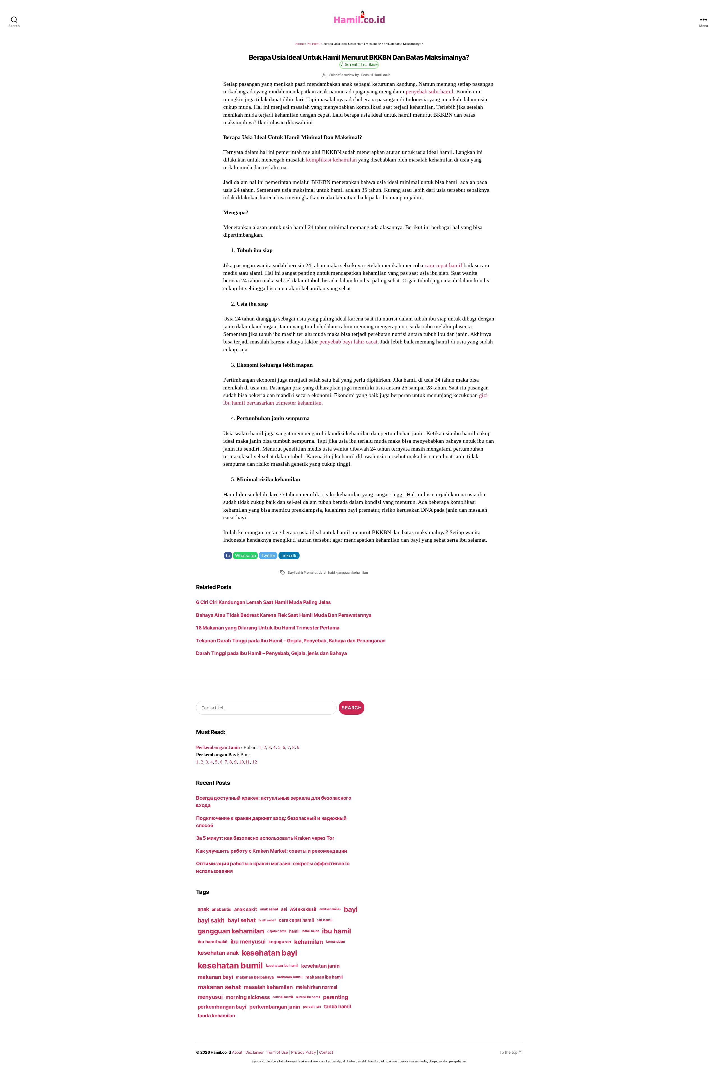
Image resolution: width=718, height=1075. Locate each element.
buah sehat (267, 920)
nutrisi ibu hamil (308, 997)
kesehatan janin (320, 966)
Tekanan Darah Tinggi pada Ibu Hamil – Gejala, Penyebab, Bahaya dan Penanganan (291, 640)
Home (299, 44)
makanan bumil (290, 977)
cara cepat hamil (443, 265)
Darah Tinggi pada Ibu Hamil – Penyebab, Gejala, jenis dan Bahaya (271, 653)
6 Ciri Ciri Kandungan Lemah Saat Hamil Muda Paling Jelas (263, 602)
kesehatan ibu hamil (282, 965)
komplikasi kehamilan (331, 159)
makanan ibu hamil (324, 977)
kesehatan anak (218, 952)
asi (284, 909)
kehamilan (308, 941)
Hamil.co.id (221, 1052)
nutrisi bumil (283, 997)
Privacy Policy (303, 1052)
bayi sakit (211, 920)
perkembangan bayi (222, 1007)
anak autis (221, 909)
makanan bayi (215, 977)
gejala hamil (276, 931)
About (237, 1052)
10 (241, 762)
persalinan (312, 1006)
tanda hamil (337, 1006)
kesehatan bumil (230, 965)
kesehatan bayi (269, 953)
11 (247, 762)
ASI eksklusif (303, 909)
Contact (326, 1052)
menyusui (210, 997)
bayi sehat (241, 920)
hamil (294, 931)
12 (254, 762)
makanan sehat (219, 987)
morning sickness (247, 997)
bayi (351, 909)
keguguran (279, 941)
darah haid (327, 573)
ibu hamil (336, 931)
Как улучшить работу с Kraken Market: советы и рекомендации (271, 851)
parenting (335, 997)
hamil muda (310, 931)
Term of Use (277, 1052)
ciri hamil (324, 920)
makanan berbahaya (255, 977)
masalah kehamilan (268, 987)
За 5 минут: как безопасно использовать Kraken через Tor (265, 838)
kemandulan (335, 941)
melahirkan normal (317, 987)
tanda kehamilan (216, 1015)
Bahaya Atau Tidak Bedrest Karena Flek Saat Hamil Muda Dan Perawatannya (284, 615)
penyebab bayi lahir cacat (348, 341)
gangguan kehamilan (352, 573)
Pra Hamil (313, 44)
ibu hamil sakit (213, 941)
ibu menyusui (248, 941)
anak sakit (245, 909)
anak (203, 909)
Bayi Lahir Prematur (302, 573)
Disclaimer (254, 1052)
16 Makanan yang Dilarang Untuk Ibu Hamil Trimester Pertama (267, 628)
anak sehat (269, 909)
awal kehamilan (330, 909)
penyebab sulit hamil (430, 91)
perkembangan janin (274, 1007)
